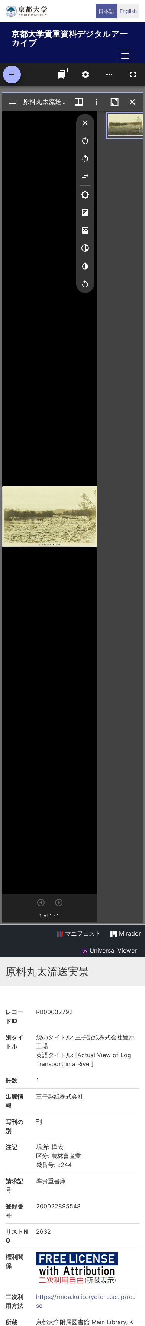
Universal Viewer (112, 950)
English (128, 11)
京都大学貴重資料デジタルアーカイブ (70, 37)
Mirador (129, 933)
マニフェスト (82, 933)
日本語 (106, 11)
